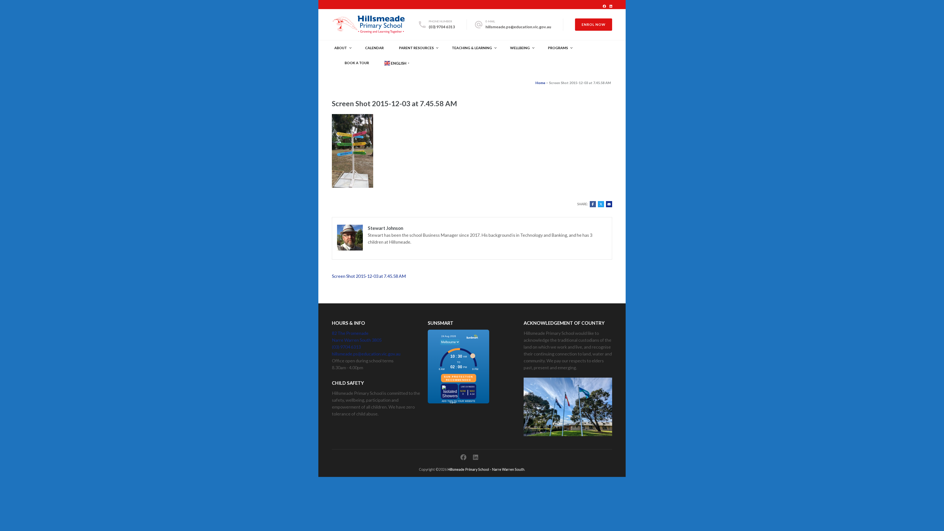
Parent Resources (416, 48)
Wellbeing (520, 48)
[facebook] (604, 6)
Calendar (374, 48)
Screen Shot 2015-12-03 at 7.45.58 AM (369, 276)
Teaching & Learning (472, 48)
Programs (558, 48)
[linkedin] (610, 6)
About (340, 48)
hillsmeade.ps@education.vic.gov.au (518, 26)
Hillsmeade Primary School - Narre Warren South (485, 469)
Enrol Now (593, 24)
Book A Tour (357, 63)
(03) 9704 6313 (442, 26)
